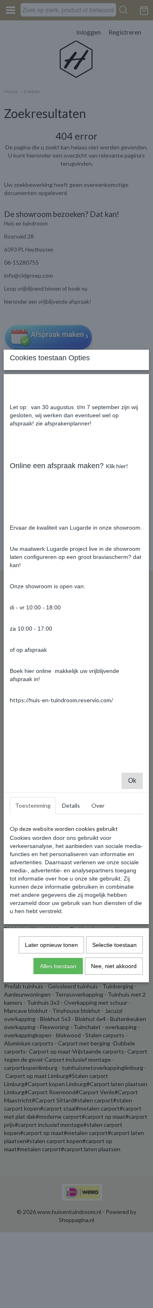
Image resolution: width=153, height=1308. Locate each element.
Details (71, 805)
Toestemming (33, 805)
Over (97, 805)
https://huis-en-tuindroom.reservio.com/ (61, 700)
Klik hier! (117, 465)
